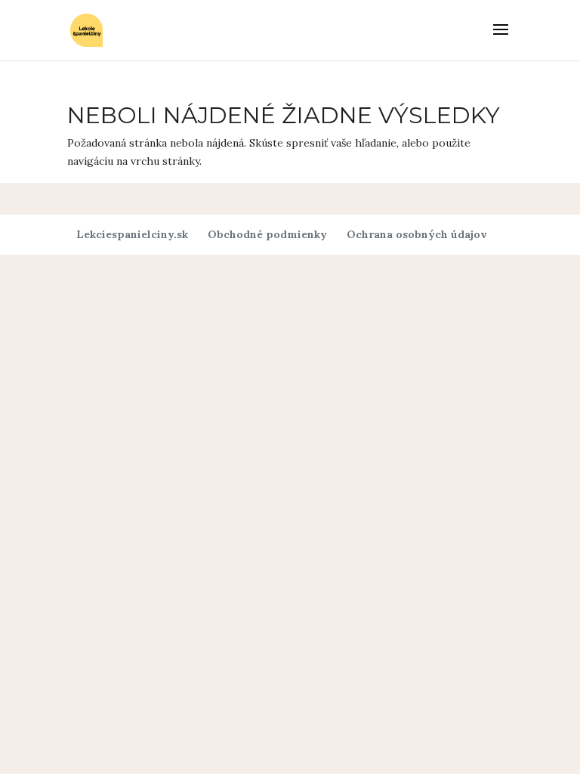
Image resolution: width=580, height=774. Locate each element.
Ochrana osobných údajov (417, 234)
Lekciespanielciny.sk (132, 234)
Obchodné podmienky (267, 234)
